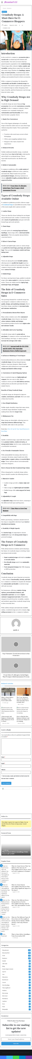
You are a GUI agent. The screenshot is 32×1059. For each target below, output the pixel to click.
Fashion (4, 990)
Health (4, 961)
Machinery (5, 998)
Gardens (4, 1001)
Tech (3, 955)
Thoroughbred (6, 987)
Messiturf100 (5, 953)
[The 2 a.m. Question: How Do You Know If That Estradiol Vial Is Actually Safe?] (24, 692)
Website (3, 769)
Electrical (4, 996)
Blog (3, 966)
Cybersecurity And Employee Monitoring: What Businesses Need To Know (7, 719)
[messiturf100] (10, 2)
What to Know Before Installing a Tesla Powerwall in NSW (7, 699)
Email (3, 763)
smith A (5, 25)
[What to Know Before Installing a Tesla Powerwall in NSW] (8, 692)
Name (3, 757)
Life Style (4, 963)
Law (3, 974)
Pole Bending (5, 985)
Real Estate (5, 979)
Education (5, 977)
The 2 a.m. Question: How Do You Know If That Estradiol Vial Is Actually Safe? (23, 700)
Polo (3, 1006)
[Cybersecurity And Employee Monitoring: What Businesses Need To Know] (8, 711)
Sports (4, 971)
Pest (3, 1004)
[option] (16, 846)
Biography (5, 1009)
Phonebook (5, 950)
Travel (4, 982)
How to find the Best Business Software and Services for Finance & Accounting (23, 719)
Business (9, 8)
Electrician (5, 993)
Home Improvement (7, 969)
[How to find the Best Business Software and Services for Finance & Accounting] (24, 711)
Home (4, 8)
